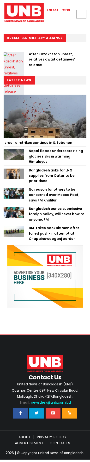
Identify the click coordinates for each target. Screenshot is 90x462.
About (24, 437)
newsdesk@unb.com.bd (45, 402)
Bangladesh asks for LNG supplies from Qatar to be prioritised (52, 175)
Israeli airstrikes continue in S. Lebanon (38, 142)
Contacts (60, 443)
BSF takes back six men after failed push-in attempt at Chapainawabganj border (54, 233)
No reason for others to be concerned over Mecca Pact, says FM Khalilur (54, 195)
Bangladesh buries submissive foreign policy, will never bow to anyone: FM (56, 214)
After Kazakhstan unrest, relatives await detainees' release (52, 59)
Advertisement (29, 443)
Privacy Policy (52, 437)
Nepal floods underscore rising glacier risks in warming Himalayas (56, 156)
